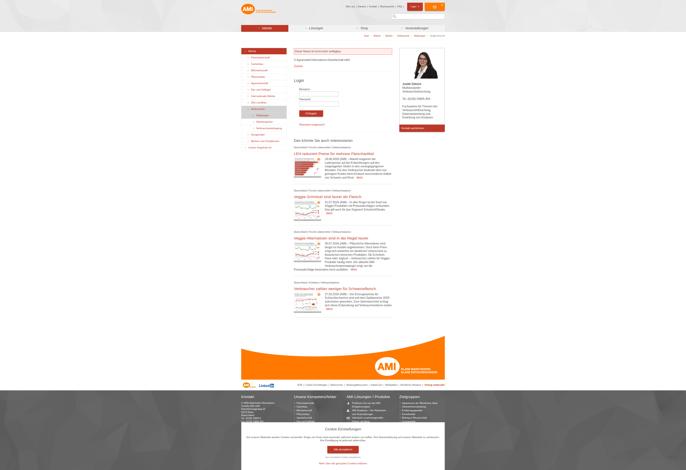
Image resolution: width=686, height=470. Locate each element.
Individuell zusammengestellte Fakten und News (367, 419)
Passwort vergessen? (312, 124)
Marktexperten (264, 122)
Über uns (350, 6)
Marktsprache (387, 6)
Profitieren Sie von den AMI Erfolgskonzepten (366, 405)
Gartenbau (256, 64)
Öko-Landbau (258, 102)
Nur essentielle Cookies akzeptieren (343, 457)
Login (414, 6)
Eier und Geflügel (260, 89)
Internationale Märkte (262, 96)
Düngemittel (257, 134)
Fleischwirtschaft (260, 57)
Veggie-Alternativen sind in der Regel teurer (331, 238)
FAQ (399, 6)
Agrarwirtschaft (259, 83)
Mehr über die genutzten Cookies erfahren (343, 463)
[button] (264, 28)
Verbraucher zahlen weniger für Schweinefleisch (335, 289)
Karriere (362, 6)
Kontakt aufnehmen (412, 128)
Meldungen (262, 115)
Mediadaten (391, 385)
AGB (299, 385)
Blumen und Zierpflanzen (264, 141)
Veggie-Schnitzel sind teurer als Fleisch (327, 197)
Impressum (376, 385)
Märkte (251, 51)
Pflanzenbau (257, 77)
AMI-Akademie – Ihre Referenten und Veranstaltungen (369, 412)
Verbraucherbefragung (268, 128)
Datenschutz (336, 385)
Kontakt (373, 6)
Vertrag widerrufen (434, 385)
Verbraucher (257, 109)
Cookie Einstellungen (316, 385)
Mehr (359, 177)
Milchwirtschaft (259, 70)
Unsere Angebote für (259, 147)
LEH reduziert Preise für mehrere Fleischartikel (334, 154)
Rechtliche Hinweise (410, 385)
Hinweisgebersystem (357, 385)
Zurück (298, 66)
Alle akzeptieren (343, 449)
